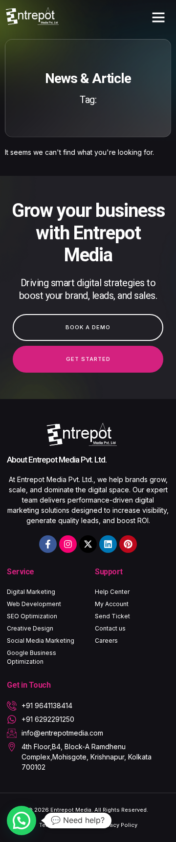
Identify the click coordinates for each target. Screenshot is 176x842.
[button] (158, 17)
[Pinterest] (128, 544)
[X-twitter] (88, 544)
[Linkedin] (108, 544)
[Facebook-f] (48, 544)
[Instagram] (68, 544)
